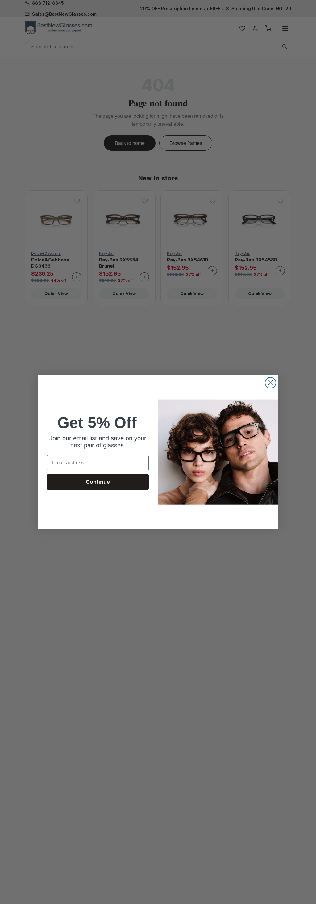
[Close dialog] (270, 382)
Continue (98, 482)
